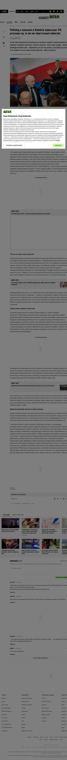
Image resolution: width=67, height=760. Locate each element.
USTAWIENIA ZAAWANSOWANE (14, 145)
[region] (33, 129)
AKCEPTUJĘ (58, 145)
